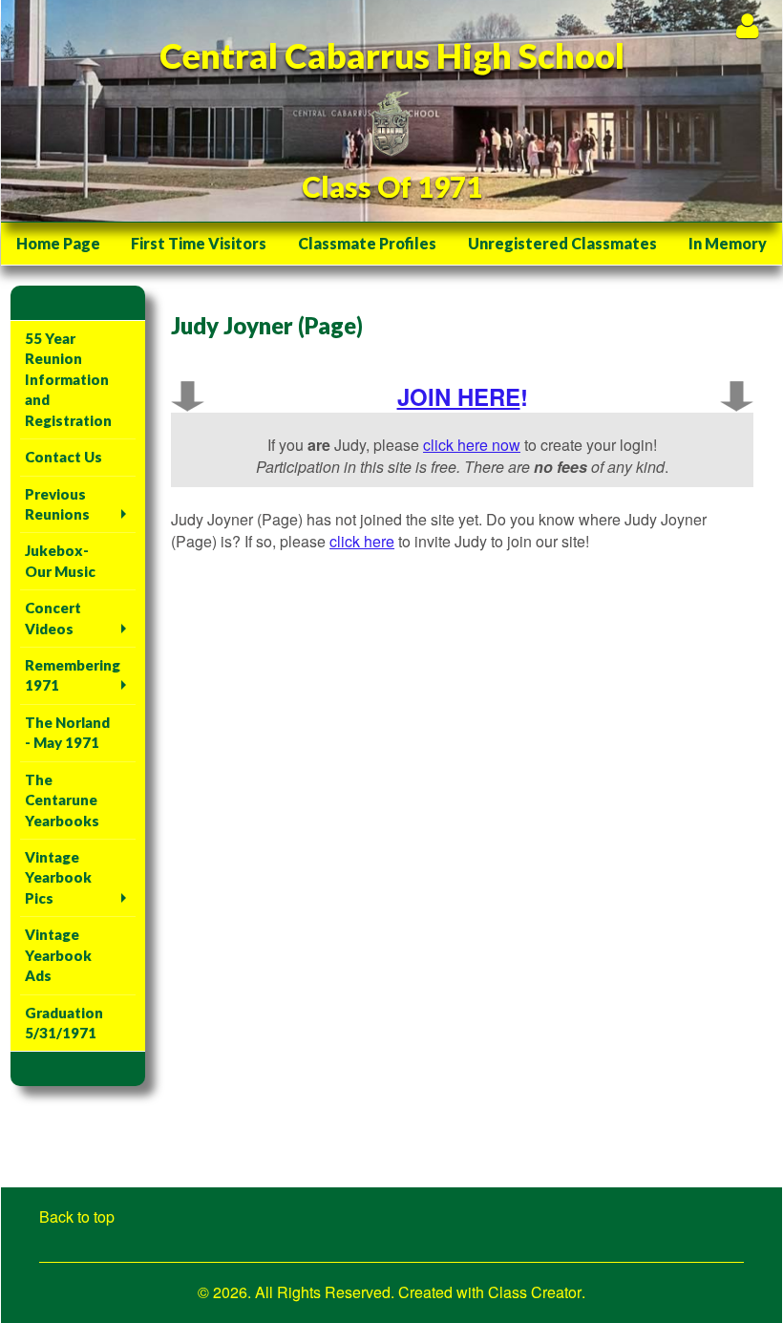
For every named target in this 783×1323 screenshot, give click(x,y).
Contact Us (63, 456)
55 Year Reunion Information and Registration (68, 379)
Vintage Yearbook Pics (58, 877)
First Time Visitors (198, 243)
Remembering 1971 (72, 675)
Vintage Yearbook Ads (58, 955)
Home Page (58, 243)
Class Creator (535, 1292)
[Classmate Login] (747, 25)
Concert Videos (53, 617)
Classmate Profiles (367, 243)
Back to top (77, 1216)
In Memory (727, 243)
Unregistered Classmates (562, 243)
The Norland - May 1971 (67, 732)
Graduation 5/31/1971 (64, 1022)
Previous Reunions (57, 504)
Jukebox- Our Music (60, 560)
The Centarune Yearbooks (62, 800)
